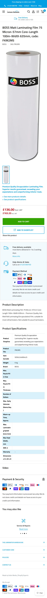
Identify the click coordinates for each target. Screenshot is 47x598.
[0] (42, 11)
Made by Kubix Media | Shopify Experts (15, 575)
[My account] (33, 11)
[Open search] (28, 11)
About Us (34, 6)
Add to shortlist (25, 230)
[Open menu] (3, 12)
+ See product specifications (14, 199)
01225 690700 (12, 6)
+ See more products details (14, 196)
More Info (16, 256)
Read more (23, 529)
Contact (26, 6)
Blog (39, 6)
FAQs (20, 6)
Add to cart (23, 221)
